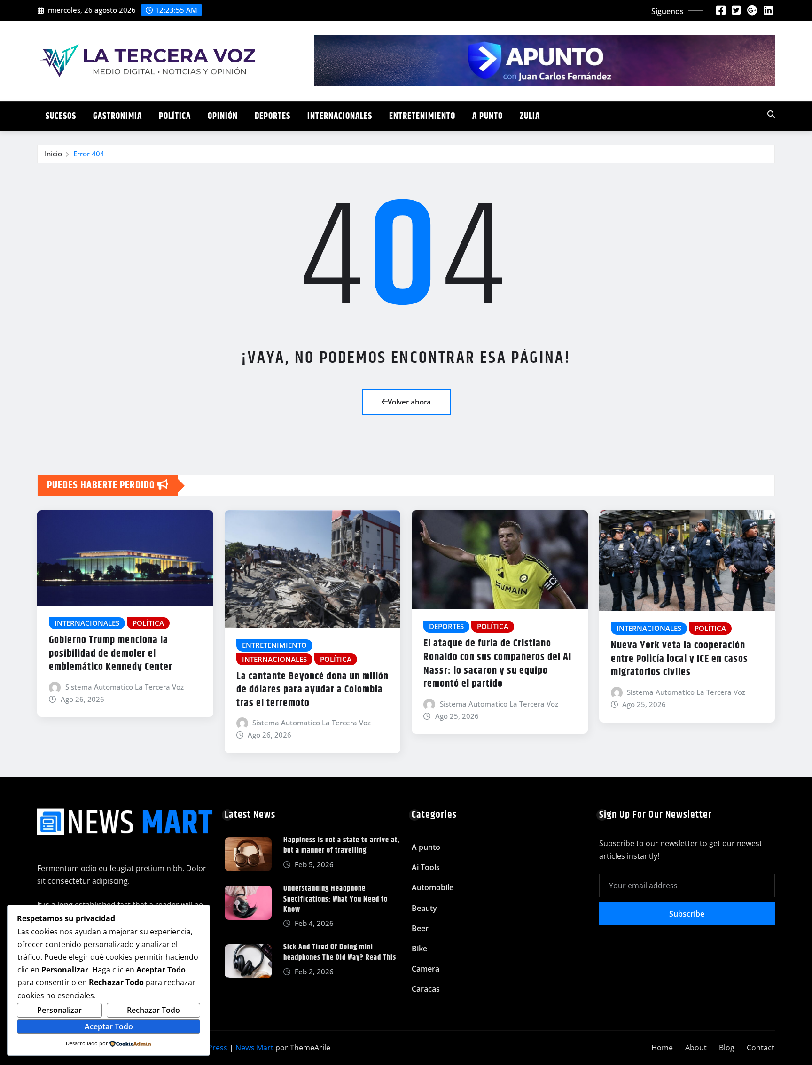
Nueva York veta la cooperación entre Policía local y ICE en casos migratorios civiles (679, 658)
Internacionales (339, 116)
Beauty (424, 908)
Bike (419, 948)
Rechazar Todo (153, 1010)
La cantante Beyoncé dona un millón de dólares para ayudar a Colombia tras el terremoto (312, 690)
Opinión (223, 116)
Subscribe (686, 914)
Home (662, 1047)
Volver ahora (409, 401)
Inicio (53, 153)
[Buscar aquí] (771, 114)
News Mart (254, 1047)
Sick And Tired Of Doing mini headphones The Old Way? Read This (339, 952)
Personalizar (59, 1010)
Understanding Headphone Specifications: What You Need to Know (335, 899)
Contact (760, 1047)
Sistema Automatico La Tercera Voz (124, 687)
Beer (420, 928)
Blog (726, 1047)
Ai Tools (426, 867)
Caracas (426, 989)
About (696, 1047)
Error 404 (88, 153)
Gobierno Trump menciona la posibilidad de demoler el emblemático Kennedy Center (110, 653)
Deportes (272, 116)
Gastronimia (117, 116)
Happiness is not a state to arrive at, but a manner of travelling (341, 845)
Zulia (530, 116)
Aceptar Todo (109, 1026)
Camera (425, 969)
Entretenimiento (422, 116)
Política (175, 116)
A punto (487, 116)
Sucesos (61, 116)
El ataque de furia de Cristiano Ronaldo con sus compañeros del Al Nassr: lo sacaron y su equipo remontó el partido (497, 664)
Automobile (432, 887)
